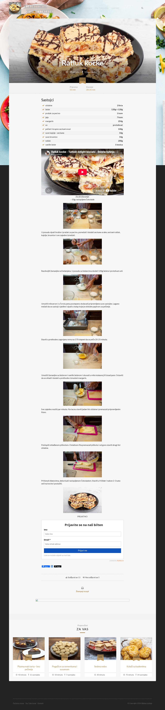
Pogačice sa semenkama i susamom (64, 668)
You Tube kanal (102, 8)
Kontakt (115, 8)
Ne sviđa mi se (91, 577)
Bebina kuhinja (147, 703)
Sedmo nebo (100, 666)
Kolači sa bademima (136, 666)
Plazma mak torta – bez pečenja (28, 668)
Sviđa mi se (73, 577)
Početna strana (84, 8)
